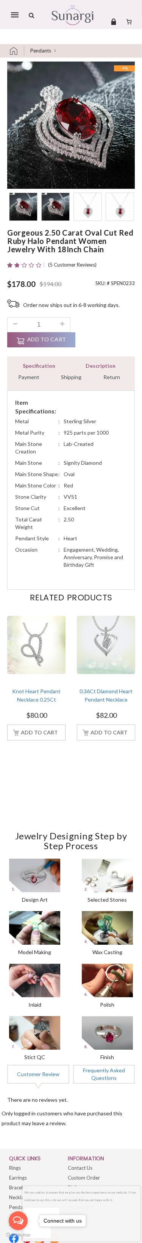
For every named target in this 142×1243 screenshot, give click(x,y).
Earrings (18, 1178)
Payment (28, 377)
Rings (15, 1168)
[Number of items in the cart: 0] (129, 21)
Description (100, 365)
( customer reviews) (72, 265)
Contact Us (80, 1168)
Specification (39, 365)
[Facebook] (14, 1238)
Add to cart (46, 339)
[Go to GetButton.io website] (18, 1235)
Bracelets (19, 1187)
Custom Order (84, 1178)
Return (111, 377)
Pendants (40, 51)
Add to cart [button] (39, 732)
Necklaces (20, 1197)
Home (16, 51)
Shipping (71, 377)
